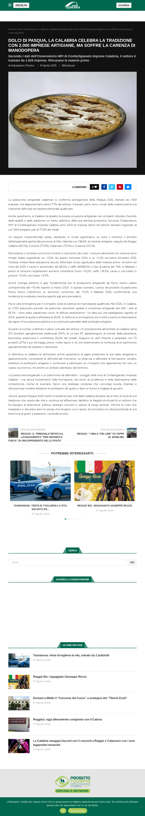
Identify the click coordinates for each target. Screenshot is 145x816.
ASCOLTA (21, 5)
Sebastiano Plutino (22, 65)
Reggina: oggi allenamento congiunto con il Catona (67, 719)
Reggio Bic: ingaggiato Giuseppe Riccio (104, 505)
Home (12, 29)
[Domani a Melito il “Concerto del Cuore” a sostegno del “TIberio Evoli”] (19, 703)
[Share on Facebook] (104, 187)
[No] (140, 806)
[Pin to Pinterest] (120, 187)
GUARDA (123, 5)
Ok (63, 810)
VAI (132, 562)
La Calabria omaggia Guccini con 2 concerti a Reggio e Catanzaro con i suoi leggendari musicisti (84, 742)
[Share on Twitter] (112, 187)
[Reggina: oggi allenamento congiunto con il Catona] (19, 725)
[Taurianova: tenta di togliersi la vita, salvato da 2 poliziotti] (40, 481)
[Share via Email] (128, 187)
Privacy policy (77, 810)
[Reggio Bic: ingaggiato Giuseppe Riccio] (104, 481)
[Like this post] (95, 187)
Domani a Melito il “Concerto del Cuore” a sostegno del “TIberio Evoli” (80, 698)
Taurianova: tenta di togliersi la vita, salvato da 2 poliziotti (71, 655)
